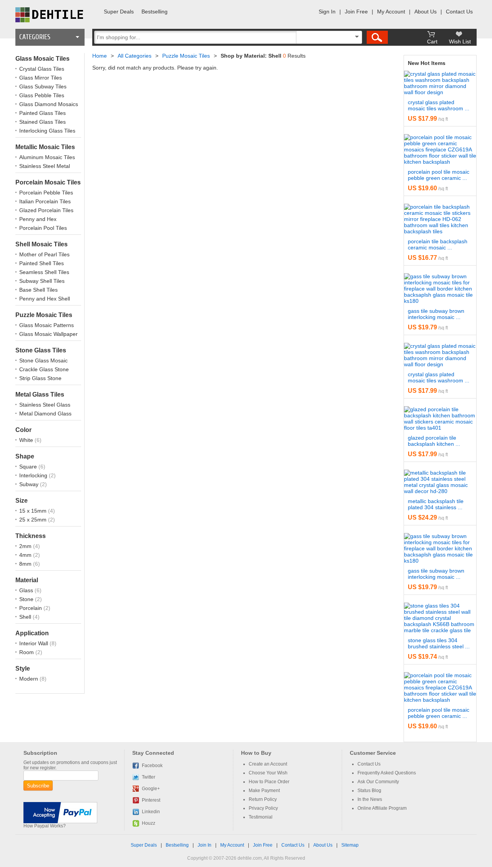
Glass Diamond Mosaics (48, 104)
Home (99, 56)
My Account (391, 11)
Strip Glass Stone (40, 378)
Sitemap (350, 845)
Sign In (327, 11)
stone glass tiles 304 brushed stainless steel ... (439, 643)
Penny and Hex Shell (44, 299)
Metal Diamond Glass (45, 413)
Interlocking (34, 475)
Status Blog (369, 790)
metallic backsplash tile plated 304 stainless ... (436, 504)
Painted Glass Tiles (42, 113)
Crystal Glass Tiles (41, 69)
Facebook (152, 765)
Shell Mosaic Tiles (41, 244)
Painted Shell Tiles (41, 263)
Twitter (148, 777)
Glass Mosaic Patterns (46, 325)
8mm (26, 564)
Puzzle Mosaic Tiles (43, 315)
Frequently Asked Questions (386, 773)
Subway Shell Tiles (42, 281)
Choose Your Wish (268, 773)
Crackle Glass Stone (44, 369)
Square (28, 466)
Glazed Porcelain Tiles (46, 210)
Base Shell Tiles (38, 290)
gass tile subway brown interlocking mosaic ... (436, 314)
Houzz (148, 823)
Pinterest (151, 800)
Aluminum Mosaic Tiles (47, 157)
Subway (29, 484)
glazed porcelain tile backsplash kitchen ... (434, 441)
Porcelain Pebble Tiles (46, 192)
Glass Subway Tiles (42, 86)
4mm (26, 555)
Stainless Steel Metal (44, 166)
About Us (425, 11)
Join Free (356, 11)
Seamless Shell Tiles (44, 272)
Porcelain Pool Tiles (43, 228)
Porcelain (31, 608)
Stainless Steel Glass (44, 405)
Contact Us (459, 11)
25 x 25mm (33, 520)
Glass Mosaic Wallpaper (48, 334)
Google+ (151, 788)
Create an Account (268, 764)
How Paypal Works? (44, 826)
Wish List (460, 41)
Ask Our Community (378, 781)
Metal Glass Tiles (39, 394)
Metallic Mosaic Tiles (45, 147)
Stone (27, 599)
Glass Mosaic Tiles (42, 58)
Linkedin (151, 811)
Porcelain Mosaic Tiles (48, 182)
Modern (29, 679)
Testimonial (261, 817)
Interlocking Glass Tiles (47, 131)
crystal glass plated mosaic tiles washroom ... (438, 105)
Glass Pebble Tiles (41, 95)
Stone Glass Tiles (40, 350)
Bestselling (154, 11)
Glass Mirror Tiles (40, 78)
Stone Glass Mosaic (43, 360)
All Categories (134, 56)
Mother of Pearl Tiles (44, 254)
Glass (27, 590)
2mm (26, 546)
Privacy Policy (263, 808)
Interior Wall (34, 643)
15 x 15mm (33, 511)
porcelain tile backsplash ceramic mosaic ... (437, 244)
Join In (204, 845)
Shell (26, 617)
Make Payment (264, 790)
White (27, 440)
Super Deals (119, 11)
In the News (369, 799)
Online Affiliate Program (382, 808)
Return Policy (263, 799)
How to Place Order (269, 781)
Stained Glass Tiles (42, 122)
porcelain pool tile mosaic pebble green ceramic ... (438, 175)
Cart (432, 41)
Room (27, 652)
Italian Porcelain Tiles (45, 201)
